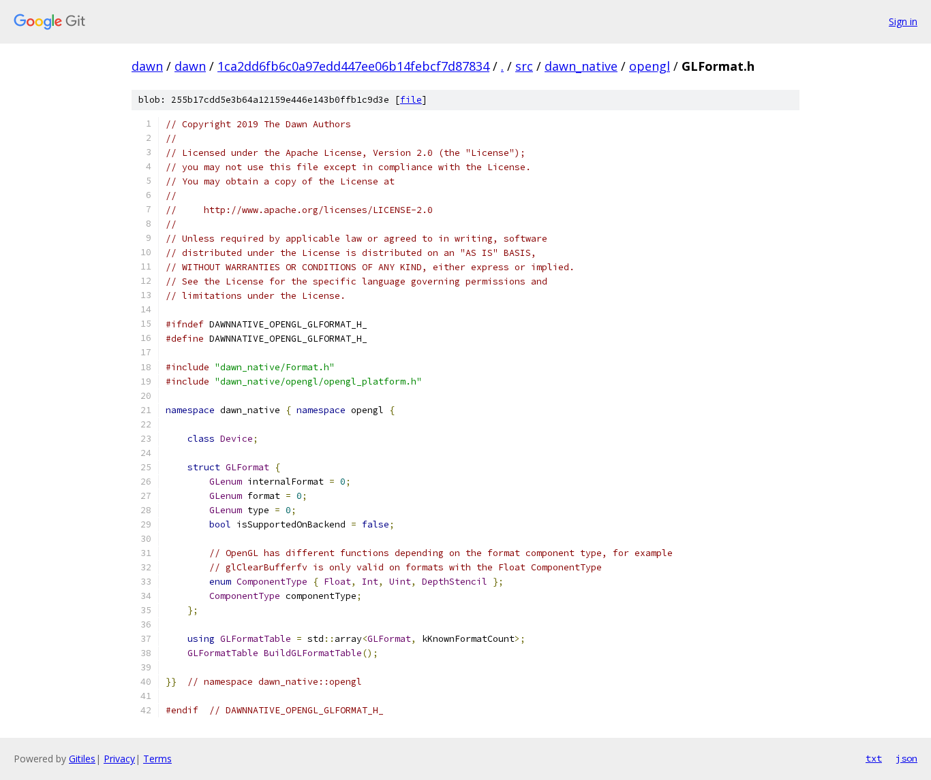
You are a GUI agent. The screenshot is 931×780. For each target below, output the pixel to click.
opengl (649, 66)
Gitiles (82, 758)
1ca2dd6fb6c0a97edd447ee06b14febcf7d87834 (353, 66)
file (411, 99)
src (524, 66)
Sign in (903, 21)
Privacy (119, 758)
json (906, 758)
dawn (147, 66)
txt (874, 758)
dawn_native (581, 66)
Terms (157, 758)
